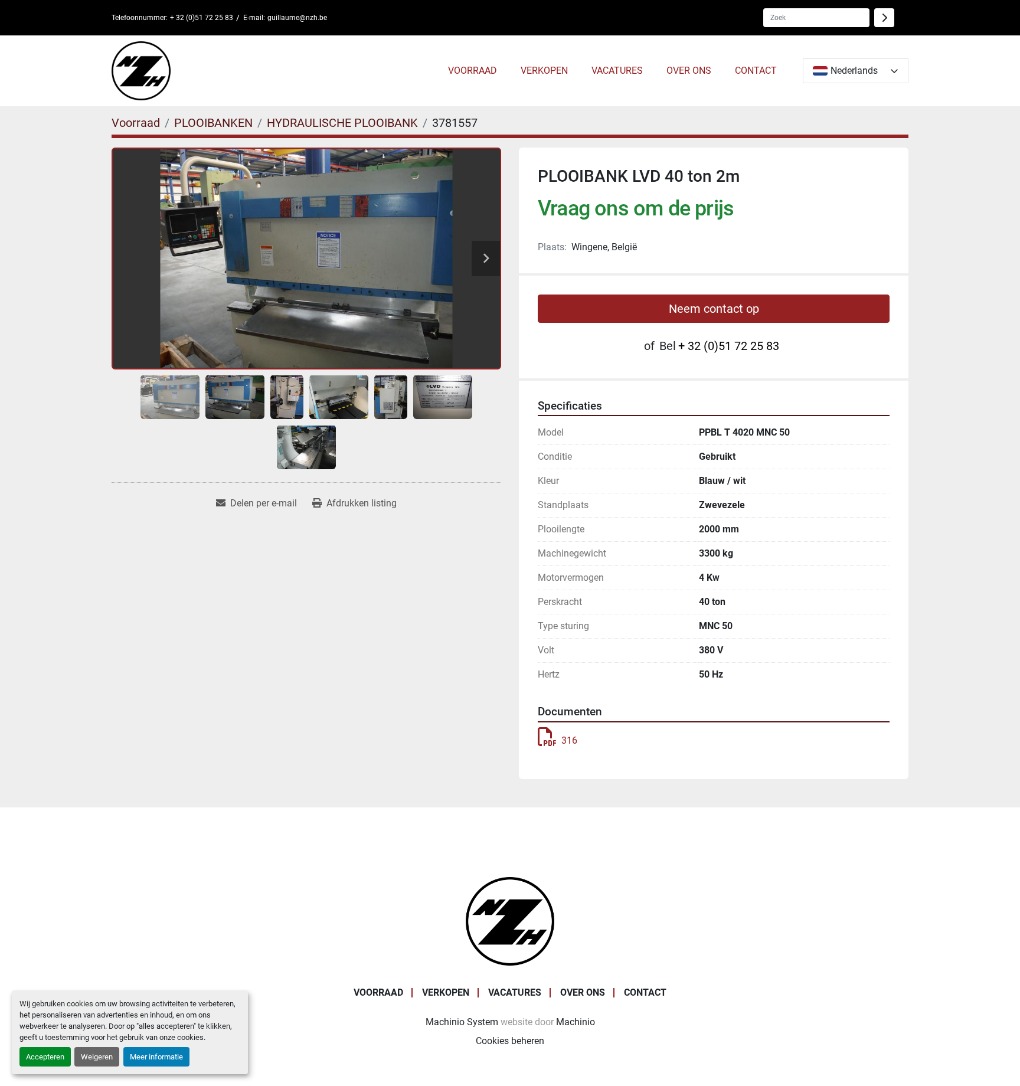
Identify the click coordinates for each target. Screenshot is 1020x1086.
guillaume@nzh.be (297, 18)
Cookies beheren (510, 1040)
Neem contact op (714, 309)
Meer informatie (156, 1056)
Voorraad (472, 70)
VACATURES (617, 70)
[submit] (884, 17)
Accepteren (45, 1056)
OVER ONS (688, 70)
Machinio (575, 1022)
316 (569, 740)
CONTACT (756, 70)
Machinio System (462, 1022)
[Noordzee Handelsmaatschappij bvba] (510, 920)
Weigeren (97, 1056)
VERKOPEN (544, 70)
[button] (472, 70)
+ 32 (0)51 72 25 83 (201, 18)
